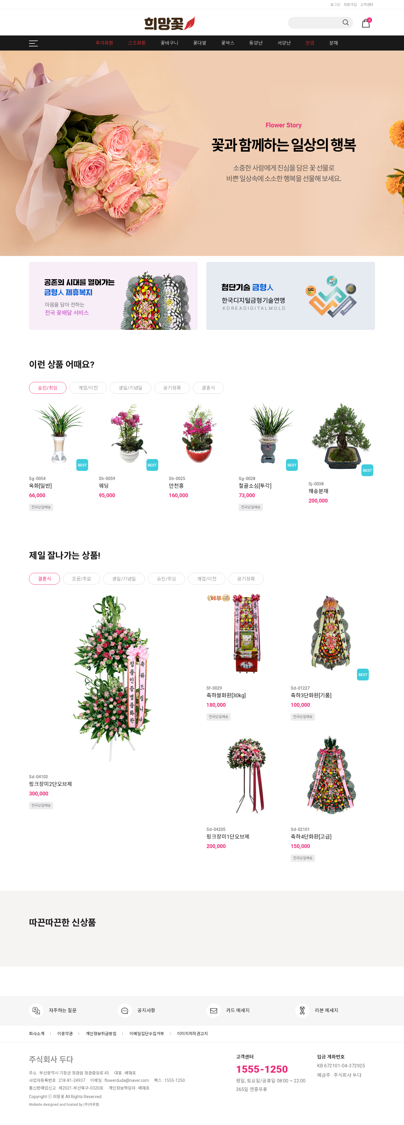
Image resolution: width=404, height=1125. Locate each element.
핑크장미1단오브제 (228, 837)
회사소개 (36, 1033)
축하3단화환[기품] (311, 695)
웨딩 (104, 486)
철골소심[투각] (255, 486)
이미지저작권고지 (192, 1033)
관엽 (310, 43)
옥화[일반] (40, 486)
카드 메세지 (237, 1010)
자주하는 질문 (62, 1010)
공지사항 (145, 1010)
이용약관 (65, 1033)
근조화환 (137, 43)
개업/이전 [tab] (88, 388)
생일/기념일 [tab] (131, 388)
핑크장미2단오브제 (50, 784)
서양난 (284, 43)
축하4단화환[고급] (311, 837)
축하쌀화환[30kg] (226, 695)
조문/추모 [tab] (81, 579)
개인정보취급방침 (101, 1033)
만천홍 (176, 486)
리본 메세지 (326, 1010)
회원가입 (350, 5)
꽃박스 (228, 43)
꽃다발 (199, 43)
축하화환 (104, 43)
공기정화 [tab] (172, 388)
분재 (333, 43)
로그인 (335, 5)
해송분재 (318, 491)
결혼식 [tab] (208, 388)
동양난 (256, 43)
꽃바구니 (169, 43)
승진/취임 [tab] (48, 388)
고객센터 (366, 5)
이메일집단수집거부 (147, 1033)
